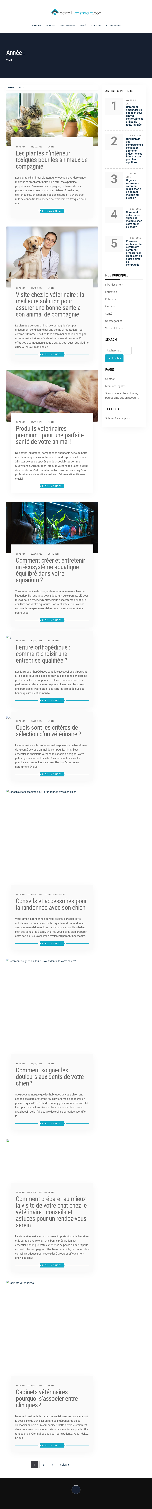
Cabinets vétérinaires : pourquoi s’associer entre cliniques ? (47, 1398)
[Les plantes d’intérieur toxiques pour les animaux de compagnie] (52, 119)
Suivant (64, 1464)
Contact (110, 378)
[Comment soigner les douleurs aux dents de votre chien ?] (52, 1010)
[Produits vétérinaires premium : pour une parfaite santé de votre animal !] (52, 395)
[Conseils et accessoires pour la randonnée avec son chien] (52, 841)
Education (96, 25)
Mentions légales (115, 386)
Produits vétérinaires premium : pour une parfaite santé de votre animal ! (50, 435)
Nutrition (36, 25)
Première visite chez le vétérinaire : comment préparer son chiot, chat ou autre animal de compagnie (134, 253)
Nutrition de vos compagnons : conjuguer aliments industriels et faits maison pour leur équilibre (134, 150)
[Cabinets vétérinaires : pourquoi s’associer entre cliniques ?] (52, 1332)
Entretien (50, 25)
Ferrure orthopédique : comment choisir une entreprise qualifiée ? (43, 653)
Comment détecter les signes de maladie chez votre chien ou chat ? (134, 219)
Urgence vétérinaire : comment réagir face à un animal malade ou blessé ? (133, 189)
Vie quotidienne (113, 25)
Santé (83, 25)
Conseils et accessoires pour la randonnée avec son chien (51, 904)
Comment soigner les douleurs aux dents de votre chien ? (50, 1076)
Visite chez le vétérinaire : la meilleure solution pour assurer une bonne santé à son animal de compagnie (50, 304)
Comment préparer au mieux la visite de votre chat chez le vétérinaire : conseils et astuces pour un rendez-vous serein (51, 1212)
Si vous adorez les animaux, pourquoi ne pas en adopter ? (122, 395)
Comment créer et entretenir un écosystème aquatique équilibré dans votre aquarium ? (50, 570)
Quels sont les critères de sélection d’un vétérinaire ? (48, 731)
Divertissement (67, 25)
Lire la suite (51, 211)
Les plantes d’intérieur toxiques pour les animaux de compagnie (52, 159)
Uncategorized (113, 320)
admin (22, 147)
